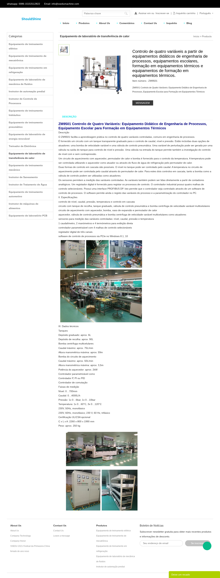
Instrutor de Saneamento (23, 177)
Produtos (84, 23)
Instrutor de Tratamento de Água (28, 184)
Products (207, 36)
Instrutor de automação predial (27, 91)
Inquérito (171, 23)
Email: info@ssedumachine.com (61, 3)
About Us (104, 23)
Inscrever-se (162, 13)
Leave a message (61, 536)
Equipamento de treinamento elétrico (113, 530)
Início (66, 23)
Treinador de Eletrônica (22, 146)
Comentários (126, 23)
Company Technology (20, 536)
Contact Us (150, 23)
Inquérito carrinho (185, 13)
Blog (189, 23)
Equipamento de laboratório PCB (28, 215)
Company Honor (18, 541)
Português (205, 13)
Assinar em (145, 13)
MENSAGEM (143, 103)
